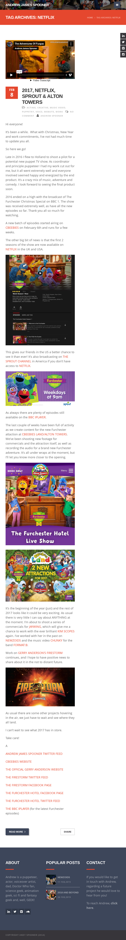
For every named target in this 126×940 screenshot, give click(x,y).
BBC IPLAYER (37, 417)
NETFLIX (11, 249)
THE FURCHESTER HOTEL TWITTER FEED (33, 801)
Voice (39, 111)
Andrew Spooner (52, 115)
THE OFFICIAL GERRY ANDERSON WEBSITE (34, 769)
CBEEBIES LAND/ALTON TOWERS (44, 434)
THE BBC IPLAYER (17, 809)
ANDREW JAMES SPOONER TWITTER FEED (34, 754)
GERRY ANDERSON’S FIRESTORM (40, 653)
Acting (31, 107)
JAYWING (35, 627)
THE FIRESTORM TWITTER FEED (27, 777)
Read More (16, 831)
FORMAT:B (20, 645)
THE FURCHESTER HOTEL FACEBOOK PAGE (34, 793)
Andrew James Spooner (27, 5)
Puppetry (28, 111)
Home (90, 18)
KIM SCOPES (66, 631)
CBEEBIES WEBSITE (19, 761)
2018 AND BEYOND (68, 892)
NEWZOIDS (13, 640)
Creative (42, 107)
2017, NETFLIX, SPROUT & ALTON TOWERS (42, 96)
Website (49, 111)
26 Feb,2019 (64, 897)
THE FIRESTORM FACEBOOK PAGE (29, 785)
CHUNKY (56, 640)
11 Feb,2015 (64, 882)
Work (59, 111)
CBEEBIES (12, 228)
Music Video (57, 107)
